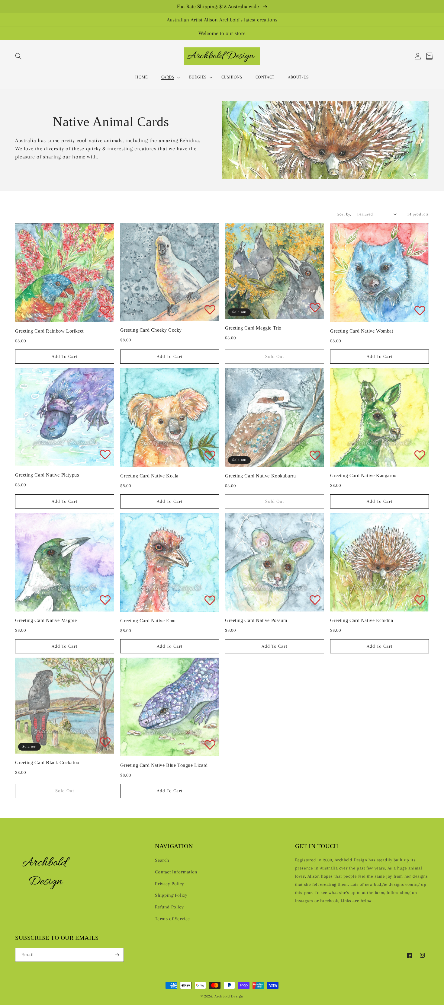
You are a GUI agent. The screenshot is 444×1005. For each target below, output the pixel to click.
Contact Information (176, 872)
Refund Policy (169, 907)
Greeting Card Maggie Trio (253, 327)
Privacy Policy (169, 883)
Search (162, 860)
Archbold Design (228, 996)
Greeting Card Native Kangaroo (363, 475)
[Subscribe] (117, 955)
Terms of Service (172, 918)
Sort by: (344, 214)
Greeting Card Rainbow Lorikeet (49, 330)
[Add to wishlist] (105, 310)
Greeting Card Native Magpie (46, 620)
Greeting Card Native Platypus (47, 474)
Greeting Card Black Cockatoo (47, 762)
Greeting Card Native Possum (256, 620)
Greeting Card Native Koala (149, 475)
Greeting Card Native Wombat (361, 330)
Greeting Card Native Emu (148, 620)
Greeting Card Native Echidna (361, 620)
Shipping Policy (171, 895)
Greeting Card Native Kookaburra (260, 475)
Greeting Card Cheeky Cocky (151, 330)
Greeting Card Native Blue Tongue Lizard (164, 765)
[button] (18, 56)
